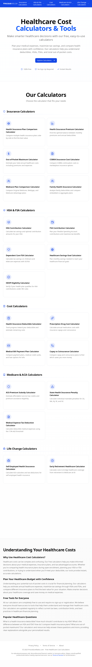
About (61, 645)
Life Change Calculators (81, 3)
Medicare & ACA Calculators (65, 3)
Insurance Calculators (23, 3)
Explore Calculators (44, 60)
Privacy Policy (33, 645)
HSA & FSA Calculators (37, 3)
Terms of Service (49, 645)
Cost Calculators (51, 3)
